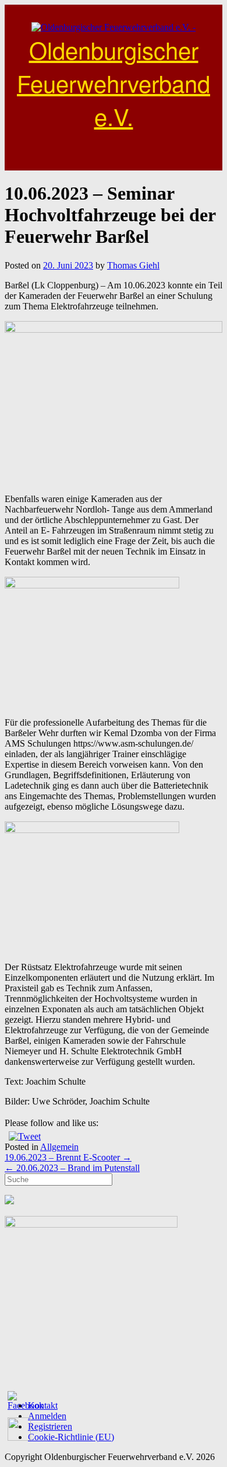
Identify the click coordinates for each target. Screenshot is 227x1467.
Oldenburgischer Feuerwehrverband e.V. (113, 83)
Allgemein (59, 1147)
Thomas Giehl (133, 265)
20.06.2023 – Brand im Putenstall (72, 1168)
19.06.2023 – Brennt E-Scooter (68, 1157)
